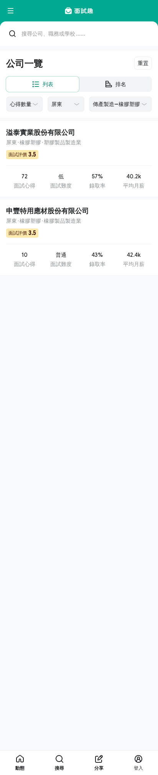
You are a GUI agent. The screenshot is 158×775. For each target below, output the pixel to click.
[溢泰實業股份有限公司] (79, 158)
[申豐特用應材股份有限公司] (79, 237)
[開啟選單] (10, 10)
